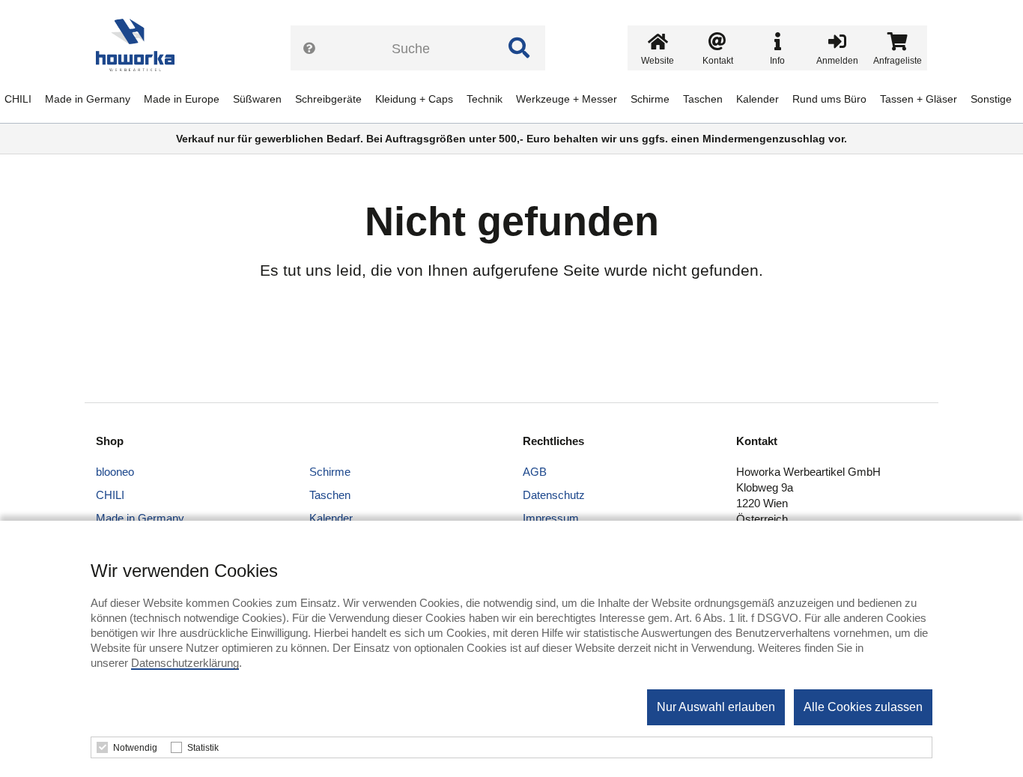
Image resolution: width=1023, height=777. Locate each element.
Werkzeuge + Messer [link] (566, 99)
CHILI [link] (17, 99)
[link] (141, 45)
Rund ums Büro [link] (829, 99)
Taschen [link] (703, 99)
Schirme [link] (650, 99)
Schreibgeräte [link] (328, 99)
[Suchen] (519, 47)
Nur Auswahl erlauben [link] (716, 707)
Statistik (203, 748)
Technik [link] (485, 99)
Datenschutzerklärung (185, 662)
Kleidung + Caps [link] (414, 99)
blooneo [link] (115, 471)
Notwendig (135, 748)
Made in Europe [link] (181, 99)
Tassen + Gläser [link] (918, 99)
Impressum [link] (551, 518)
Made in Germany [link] (87, 99)
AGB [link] (535, 471)
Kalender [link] (757, 99)
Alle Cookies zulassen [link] (863, 707)
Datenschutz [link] (554, 495)
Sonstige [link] (991, 99)
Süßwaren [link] (257, 99)
